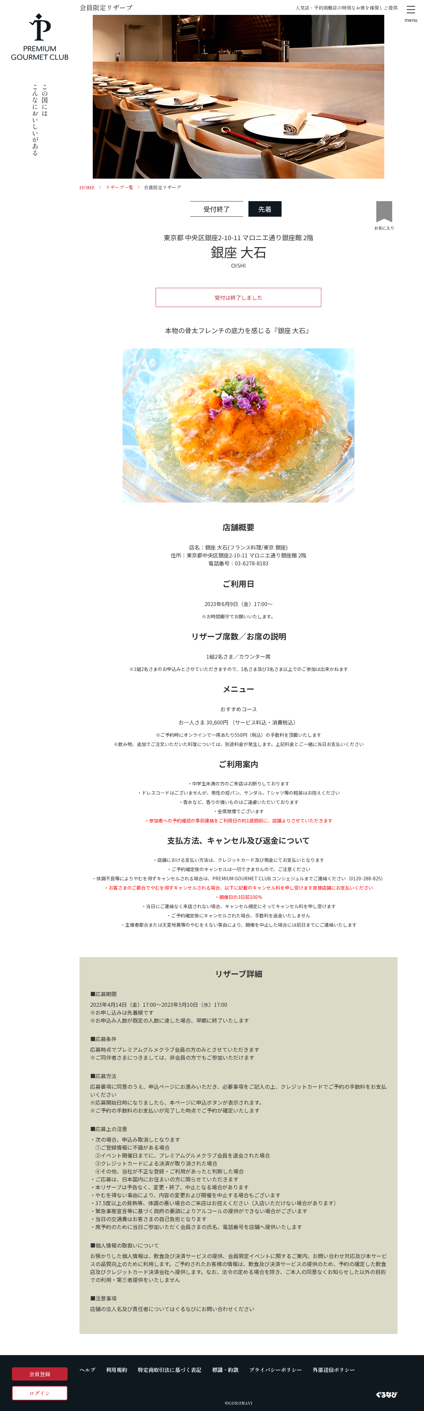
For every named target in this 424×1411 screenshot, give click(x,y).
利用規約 (116, 1370)
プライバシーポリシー (275, 1370)
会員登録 (39, 1374)
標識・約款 (225, 1370)
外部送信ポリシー (334, 1370)
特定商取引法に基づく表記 (169, 1370)
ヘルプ (87, 1370)
